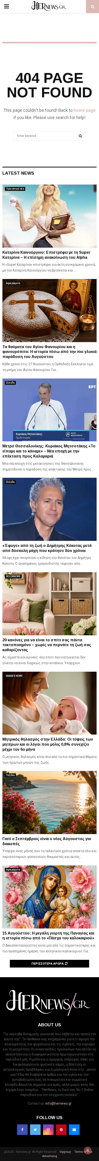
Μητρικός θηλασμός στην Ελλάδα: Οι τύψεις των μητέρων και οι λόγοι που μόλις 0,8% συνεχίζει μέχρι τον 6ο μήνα (47, 744)
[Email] (74, 1129)
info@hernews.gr (58, 1103)
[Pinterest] (61, 1129)
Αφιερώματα (13, 283)
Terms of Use (83, 1152)
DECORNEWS (13, 576)
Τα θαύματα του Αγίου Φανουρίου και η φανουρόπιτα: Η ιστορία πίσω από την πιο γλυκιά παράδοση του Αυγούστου (49, 352)
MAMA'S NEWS (14, 676)
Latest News (18, 173)
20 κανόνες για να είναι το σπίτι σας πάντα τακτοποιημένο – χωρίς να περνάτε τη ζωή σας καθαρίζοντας (46, 645)
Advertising (49, 1156)
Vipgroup (65, 1152)
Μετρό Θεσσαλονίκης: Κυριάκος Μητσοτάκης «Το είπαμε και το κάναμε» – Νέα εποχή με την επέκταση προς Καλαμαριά (48, 451)
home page (85, 110)
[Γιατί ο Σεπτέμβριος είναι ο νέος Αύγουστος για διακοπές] (49, 802)
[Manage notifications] (88, 1150)
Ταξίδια (10, 775)
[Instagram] (48, 1129)
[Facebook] (22, 1129)
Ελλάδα (10, 382)
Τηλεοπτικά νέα (15, 188)
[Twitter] (35, 1129)
